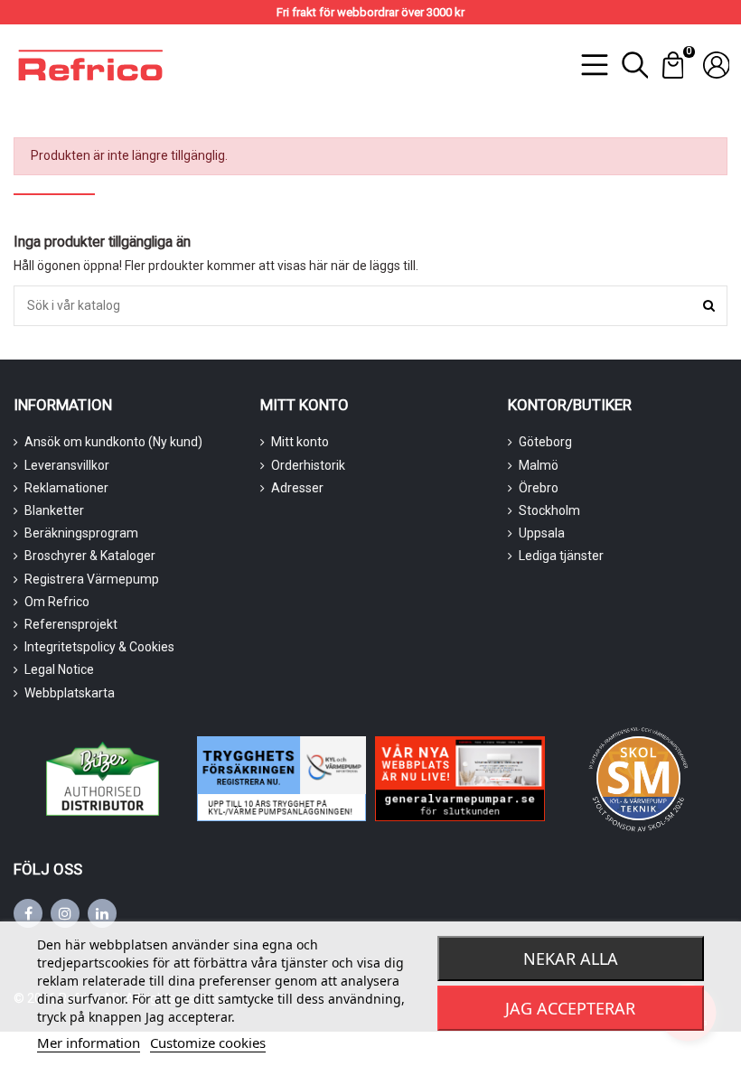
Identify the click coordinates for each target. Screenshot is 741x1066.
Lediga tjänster (561, 555)
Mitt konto (300, 442)
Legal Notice (59, 669)
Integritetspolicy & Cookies (99, 647)
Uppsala (542, 533)
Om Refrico (56, 601)
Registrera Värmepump (91, 579)
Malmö (538, 465)
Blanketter (54, 510)
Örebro (538, 488)
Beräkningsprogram (81, 533)
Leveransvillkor (66, 465)
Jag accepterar (570, 1008)
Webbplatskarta (69, 693)
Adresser (297, 488)
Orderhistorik (308, 465)
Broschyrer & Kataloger (89, 555)
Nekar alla (570, 958)
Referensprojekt (70, 624)
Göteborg (545, 442)
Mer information (88, 1042)
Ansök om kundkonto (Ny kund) (113, 442)
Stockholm (549, 510)
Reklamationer (66, 488)
